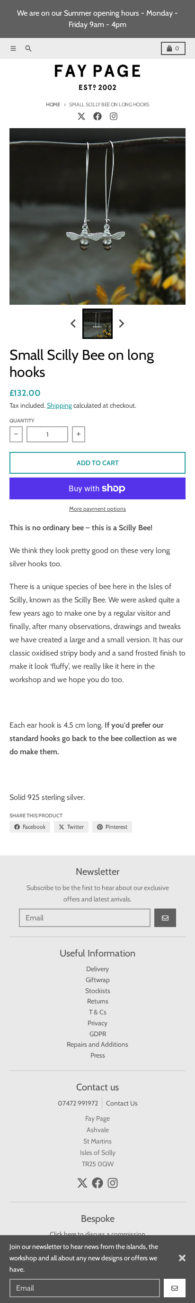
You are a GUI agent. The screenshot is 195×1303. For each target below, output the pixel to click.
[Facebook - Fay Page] (97, 116)
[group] (97, 324)
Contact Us (122, 1103)
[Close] (182, 1258)
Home (53, 104)
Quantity (22, 420)
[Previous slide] (73, 323)
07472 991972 (78, 1103)
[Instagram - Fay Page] (113, 116)
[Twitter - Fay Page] (81, 116)
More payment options (97, 508)
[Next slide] (121, 323)
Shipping (59, 405)
